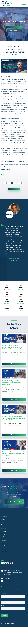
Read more (14, 363)
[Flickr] (10, 563)
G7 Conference (4, 545)
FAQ (2, 522)
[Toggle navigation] (24, 3)
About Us (3, 543)
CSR (2, 548)
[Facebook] (2, 563)
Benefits (3, 519)
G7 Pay (2, 536)
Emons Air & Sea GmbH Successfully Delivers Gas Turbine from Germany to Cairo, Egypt (13, 453)
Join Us (2, 524)
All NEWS (14, 189)
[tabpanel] (14, 234)
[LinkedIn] (4, 563)
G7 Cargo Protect (5, 534)
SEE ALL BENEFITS (14, 30)
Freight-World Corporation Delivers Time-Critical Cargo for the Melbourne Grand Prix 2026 (13, 418)
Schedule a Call (14, 501)
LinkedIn (3, 176)
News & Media (4, 551)
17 (9, 182)
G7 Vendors (3, 531)
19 (15, 182)
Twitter (3, 174)
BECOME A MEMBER (14, 27)
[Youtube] (8, 563)
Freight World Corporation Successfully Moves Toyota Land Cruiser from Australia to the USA (12, 347)
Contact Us (3, 553)
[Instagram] (12, 563)
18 (12, 182)
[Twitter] (6, 563)
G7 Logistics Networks (9, 623)
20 (17, 182)
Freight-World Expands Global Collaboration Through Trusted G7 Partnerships (12, 382)
